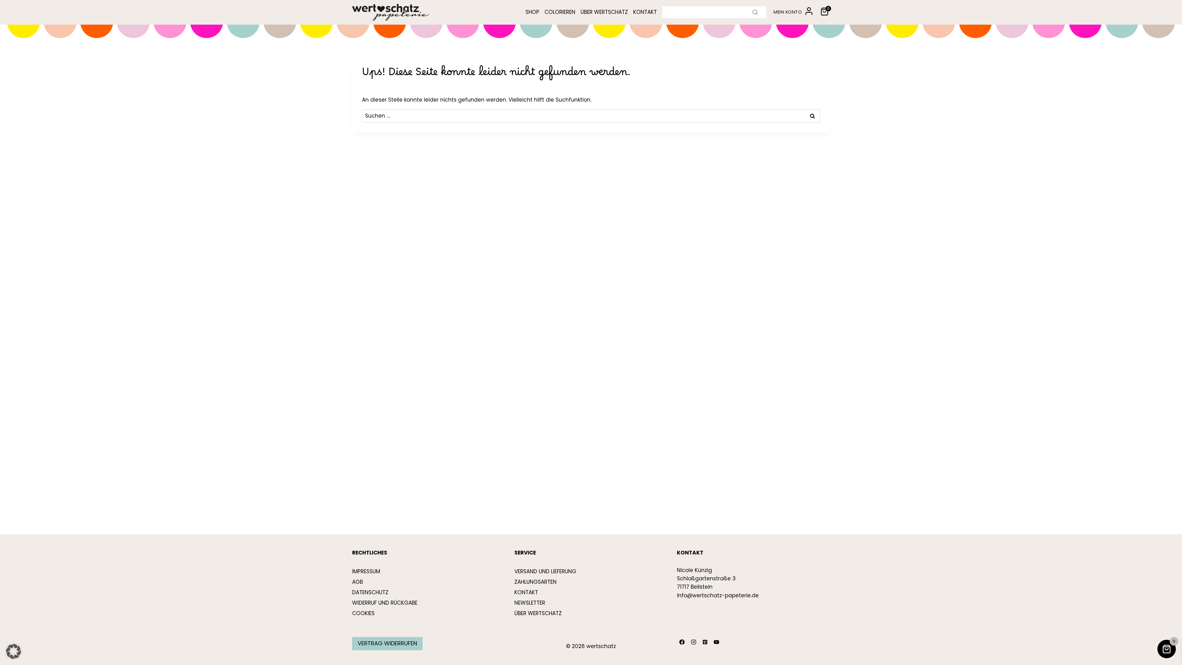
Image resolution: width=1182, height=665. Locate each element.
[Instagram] (693, 642)
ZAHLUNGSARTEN (535, 582)
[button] (13, 651)
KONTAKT (645, 12)
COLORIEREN (560, 12)
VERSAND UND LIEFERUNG (545, 571)
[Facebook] (682, 642)
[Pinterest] (705, 642)
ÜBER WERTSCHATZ (604, 12)
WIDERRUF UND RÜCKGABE (384, 603)
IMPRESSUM (366, 571)
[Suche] (755, 12)
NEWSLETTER (529, 603)
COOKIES (363, 613)
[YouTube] (716, 642)
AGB (357, 582)
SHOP (532, 12)
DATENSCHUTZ (370, 592)
